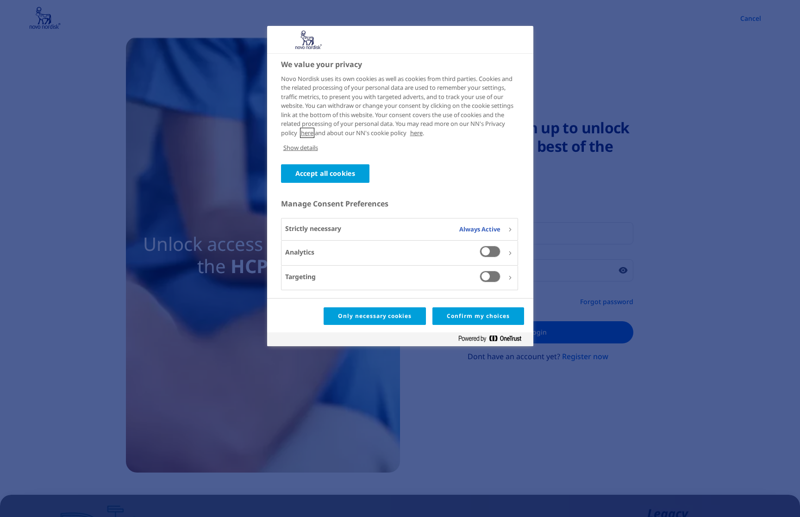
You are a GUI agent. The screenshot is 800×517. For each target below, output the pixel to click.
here (307, 133)
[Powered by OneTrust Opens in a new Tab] (493, 340)
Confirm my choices (478, 316)
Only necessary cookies (375, 316)
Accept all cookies (325, 173)
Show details (300, 147)
